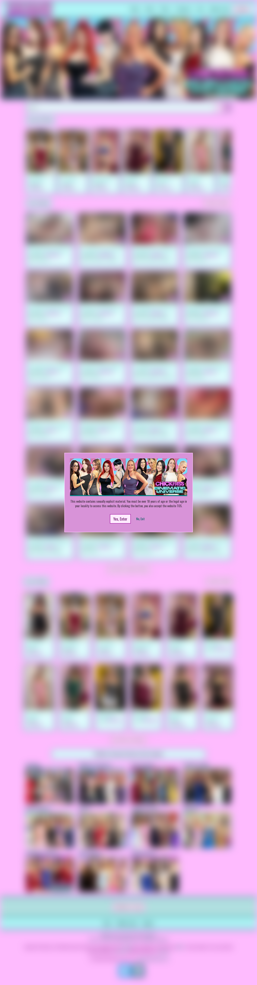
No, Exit (140, 519)
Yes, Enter (120, 519)
